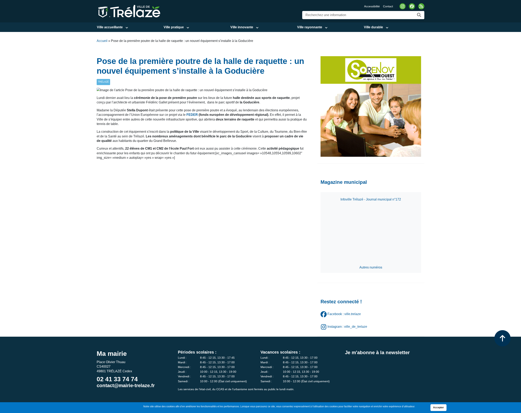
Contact (388, 6)
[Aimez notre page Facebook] (412, 6)
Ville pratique (174, 27)
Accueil (102, 41)
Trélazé (103, 81)
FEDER (192, 114)
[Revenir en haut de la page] (502, 338)
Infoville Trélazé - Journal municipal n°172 (370, 199)
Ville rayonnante (309, 27)
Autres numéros (370, 267)
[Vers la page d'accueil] (128, 11)
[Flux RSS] (421, 6)
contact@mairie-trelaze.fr (126, 385)
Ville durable (373, 27)
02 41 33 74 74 (117, 379)
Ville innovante (241, 27)
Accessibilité (372, 6)
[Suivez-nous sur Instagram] (403, 6)
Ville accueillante (110, 27)
